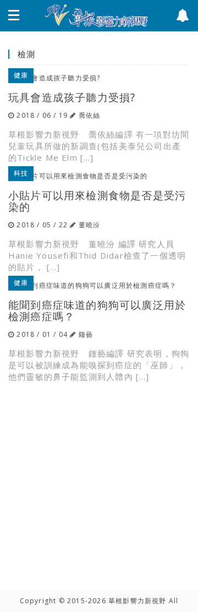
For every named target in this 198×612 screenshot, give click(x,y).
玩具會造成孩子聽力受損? (71, 97)
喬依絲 (90, 115)
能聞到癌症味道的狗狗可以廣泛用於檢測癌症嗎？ (97, 310)
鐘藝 (86, 334)
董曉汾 (90, 225)
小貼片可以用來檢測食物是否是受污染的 (97, 201)
